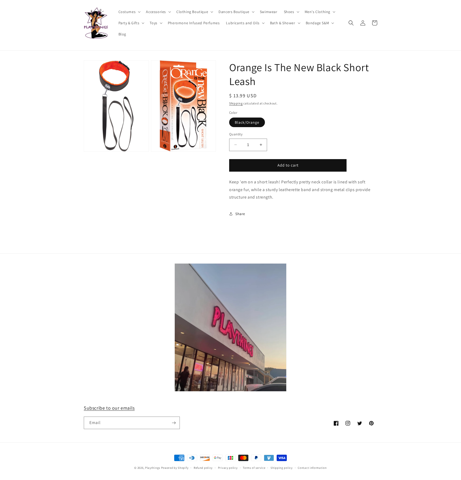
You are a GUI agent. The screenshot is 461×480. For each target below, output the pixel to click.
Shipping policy (282, 468)
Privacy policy (228, 468)
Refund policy (203, 468)
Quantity (236, 134)
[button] (129, 11)
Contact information (312, 468)
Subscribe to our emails (109, 408)
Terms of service (254, 468)
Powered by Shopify (175, 468)
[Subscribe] (174, 423)
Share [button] (240, 213)
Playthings (152, 468)
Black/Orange (247, 122)
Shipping (236, 103)
